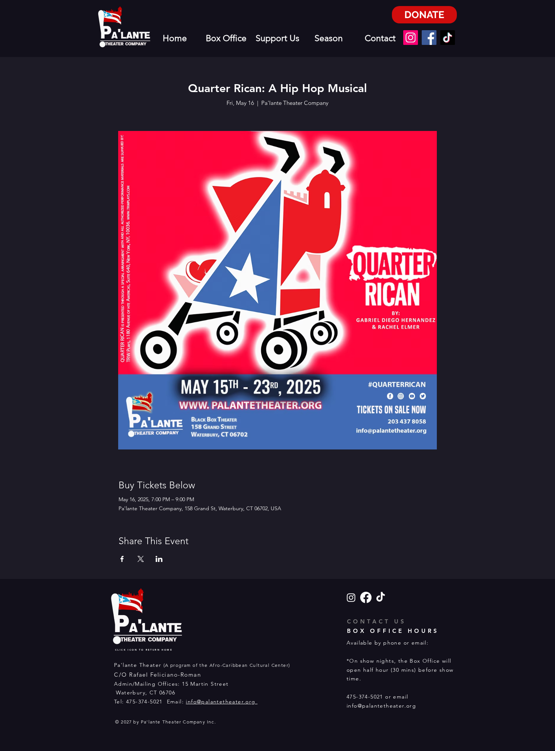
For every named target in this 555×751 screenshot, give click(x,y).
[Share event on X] (140, 559)
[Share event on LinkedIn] (159, 559)
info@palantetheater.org (221, 701)
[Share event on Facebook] (122, 559)
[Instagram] (410, 37)
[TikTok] (447, 37)
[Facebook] (429, 37)
